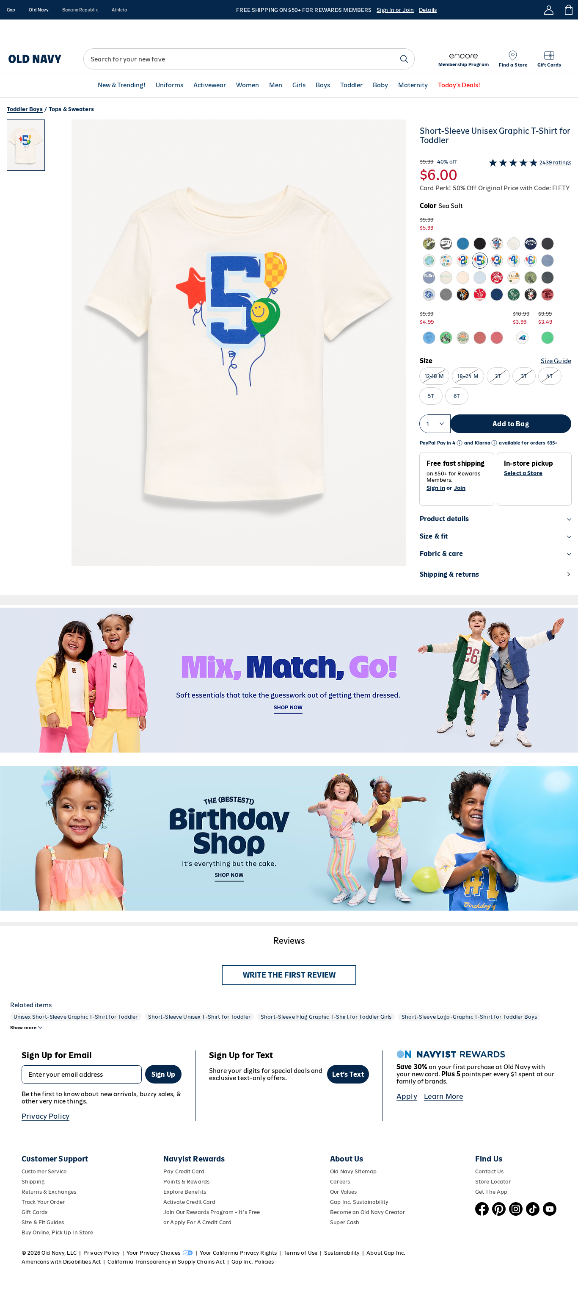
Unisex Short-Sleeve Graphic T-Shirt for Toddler (76, 1017)
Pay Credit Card (183, 1171)
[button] (206, 357)
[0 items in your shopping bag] (568, 9)
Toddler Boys (25, 109)
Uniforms (169, 85)
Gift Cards (34, 1212)
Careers (340, 1181)
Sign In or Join (395, 10)
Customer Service (44, 1171)
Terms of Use (300, 1253)
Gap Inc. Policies (252, 1262)
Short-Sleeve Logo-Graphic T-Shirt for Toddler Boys (469, 1017)
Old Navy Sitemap (353, 1171)
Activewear (209, 85)
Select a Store (523, 473)
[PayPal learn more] (459, 443)
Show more (23, 1027)
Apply (406, 1096)
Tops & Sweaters (71, 109)
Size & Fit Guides (43, 1222)
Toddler (351, 85)
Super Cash (344, 1222)
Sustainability (342, 1253)
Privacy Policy (45, 1116)
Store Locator (493, 1181)
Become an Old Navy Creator (367, 1212)
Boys (323, 85)
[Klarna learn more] (494, 443)
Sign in (436, 488)
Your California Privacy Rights (238, 1253)
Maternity (413, 85)
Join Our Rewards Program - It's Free (211, 1212)
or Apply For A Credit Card (197, 1222)
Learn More (444, 1096)
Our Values (343, 1192)
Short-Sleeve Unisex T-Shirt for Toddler (199, 1017)
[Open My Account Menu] (549, 9)
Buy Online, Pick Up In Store (57, 1232)
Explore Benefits (184, 1192)
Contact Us (489, 1171)
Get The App (491, 1192)
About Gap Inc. (385, 1253)
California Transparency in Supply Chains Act (165, 1262)
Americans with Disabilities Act (61, 1262)
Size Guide (556, 360)
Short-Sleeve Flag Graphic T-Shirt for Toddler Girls (326, 1017)
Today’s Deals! (459, 85)
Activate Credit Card (189, 1202)
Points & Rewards (186, 1181)
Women (247, 85)
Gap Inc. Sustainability (359, 1202)
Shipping (33, 1181)
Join (460, 488)
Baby (380, 85)
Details (428, 10)
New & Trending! (122, 85)
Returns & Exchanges (49, 1192)
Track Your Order (43, 1202)
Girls (299, 85)
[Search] (404, 59)
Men (275, 85)
